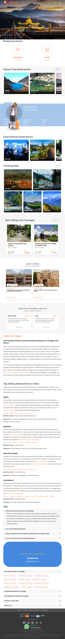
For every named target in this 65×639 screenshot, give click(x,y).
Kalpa (31, 469)
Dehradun (12, 496)
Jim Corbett (26, 496)
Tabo (35, 469)
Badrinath (33, 496)
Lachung (5, 413)
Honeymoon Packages (23, 372)
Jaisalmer (21, 442)
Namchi (31, 413)
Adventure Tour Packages (10, 372)
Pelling (16, 413)
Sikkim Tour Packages (9, 405)
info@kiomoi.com (42, 630)
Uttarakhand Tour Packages (13, 493)
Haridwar (51, 496)
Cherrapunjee (26, 120)
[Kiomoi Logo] (10, 2)
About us (20, 610)
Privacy (26, 610)
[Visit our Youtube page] (36, 622)
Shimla (5, 469)
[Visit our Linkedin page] (40, 622)
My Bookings (44, 610)
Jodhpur (15, 442)
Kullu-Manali (19, 469)
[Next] (62, 282)
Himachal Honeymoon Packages (39, 464)
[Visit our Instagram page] (32, 622)
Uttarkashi (40, 496)
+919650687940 (35, 628)
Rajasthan (25, 122)
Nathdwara (28, 442)
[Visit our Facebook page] (24, 622)
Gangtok (11, 413)
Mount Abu (35, 442)
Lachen (21, 413)
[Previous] (3, 282)
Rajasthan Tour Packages (14, 434)
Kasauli (26, 469)
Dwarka (44, 122)
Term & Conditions (34, 610)
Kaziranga (44, 120)
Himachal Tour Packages (41, 461)
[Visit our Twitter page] (28, 622)
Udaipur (25, 124)
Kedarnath (19, 496)
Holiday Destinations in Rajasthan (28, 439)
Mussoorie (6, 496)
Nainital (46, 496)
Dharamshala (11, 469)
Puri (43, 124)
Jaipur (4, 442)
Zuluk (26, 413)
